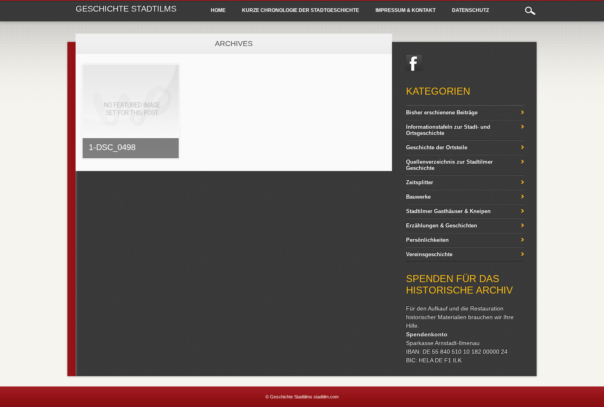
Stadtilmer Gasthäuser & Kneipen (448, 211)
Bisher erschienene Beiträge (441, 112)
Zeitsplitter (419, 182)
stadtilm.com (326, 396)
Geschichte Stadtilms (126, 8)
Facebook (414, 63)
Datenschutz (470, 10)
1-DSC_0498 (112, 147)
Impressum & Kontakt (406, 10)
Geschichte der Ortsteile (436, 147)
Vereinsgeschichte (429, 254)
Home (218, 10)
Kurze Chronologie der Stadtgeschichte (300, 10)
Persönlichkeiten (427, 240)
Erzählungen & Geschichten (441, 225)
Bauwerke (418, 197)
